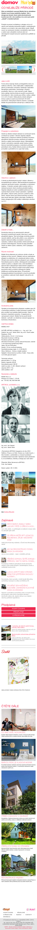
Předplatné (18, 612)
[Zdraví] (31, 909)
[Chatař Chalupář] (6, 909)
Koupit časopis (18, 608)
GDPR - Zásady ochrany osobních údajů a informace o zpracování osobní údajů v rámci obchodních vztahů (18, 927)
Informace (6, 916)
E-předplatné (18, 615)
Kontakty (29, 914)
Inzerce (18, 914)
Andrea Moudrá (9, 512)
